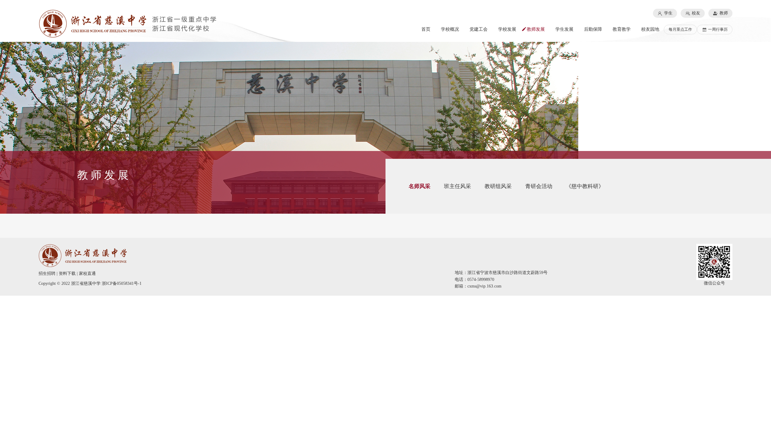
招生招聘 (47, 273)
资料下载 (67, 273)
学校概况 (450, 29)
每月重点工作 (680, 29)
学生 (668, 13)
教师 (723, 13)
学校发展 (507, 29)
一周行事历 (717, 29)
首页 (425, 29)
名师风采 (419, 186)
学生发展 (564, 29)
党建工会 (479, 29)
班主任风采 (457, 186)
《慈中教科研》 (585, 186)
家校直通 (87, 273)
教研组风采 (498, 186)
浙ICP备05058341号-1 (122, 283)
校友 (695, 13)
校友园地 (650, 29)
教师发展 (536, 29)
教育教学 (622, 29)
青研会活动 (538, 186)
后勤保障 (593, 29)
